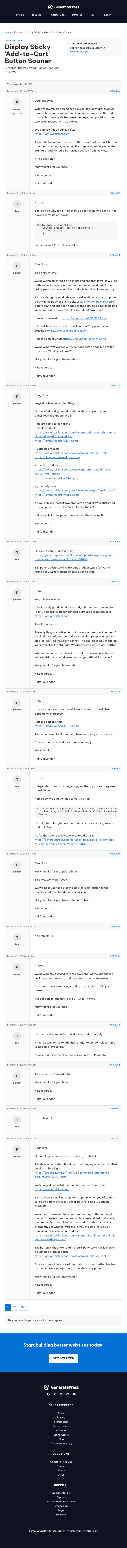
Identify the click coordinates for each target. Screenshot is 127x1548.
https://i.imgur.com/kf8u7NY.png (56, 440)
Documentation (61, 1492)
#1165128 (115, 385)
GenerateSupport (80, 51)
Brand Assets (61, 1434)
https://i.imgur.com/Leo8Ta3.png (56, 478)
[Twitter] (55, 1394)
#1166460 (115, 853)
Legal (61, 1510)
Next (24, 1307)
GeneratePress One (61, 1461)
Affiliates (61, 1430)
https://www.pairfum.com (52, 134)
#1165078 (115, 255)
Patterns (77, 14)
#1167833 (115, 956)
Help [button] (91, 14)
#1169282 (115, 1065)
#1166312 (115, 691)
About (61, 1413)
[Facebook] (48, 1394)
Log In (107, 14)
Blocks (61, 1470)
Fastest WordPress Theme (61, 1501)
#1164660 (115, 193)
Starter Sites (58, 14)
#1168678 (115, 1025)
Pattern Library (61, 1426)
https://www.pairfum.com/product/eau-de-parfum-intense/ (75, 490)
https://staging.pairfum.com (69, 330)
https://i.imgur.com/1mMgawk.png (57, 457)
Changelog (61, 1505)
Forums (18, 32)
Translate (61, 1514)
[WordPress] (61, 1394)
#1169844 (115, 1108)
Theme (61, 1466)
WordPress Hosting (61, 1443)
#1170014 (115, 1138)
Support (61, 1497)
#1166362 (115, 768)
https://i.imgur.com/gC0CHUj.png (57, 726)
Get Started (63, 1358)
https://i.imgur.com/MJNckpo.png (57, 494)
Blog (61, 1439)
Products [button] (36, 14)
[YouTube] (74, 1394)
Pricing (20, 14)
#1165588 (115, 541)
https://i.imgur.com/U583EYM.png (84, 318)
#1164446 (115, 91)
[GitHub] (68, 1394)
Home (8, 32)
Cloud (61, 1474)
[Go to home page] (63, 8)
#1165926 (115, 581)
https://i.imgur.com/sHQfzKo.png (84, 339)
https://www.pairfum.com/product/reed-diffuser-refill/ (71, 453)
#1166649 (115, 926)
